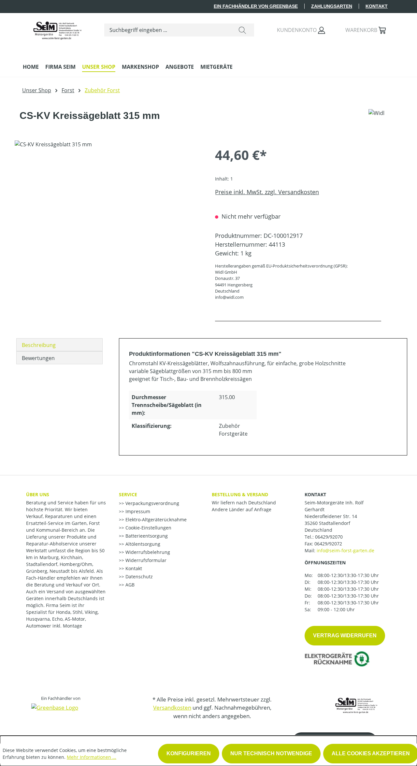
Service (128, 494)
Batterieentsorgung (146, 536)
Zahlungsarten (331, 6)
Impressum (137, 511)
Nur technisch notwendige (271, 753)
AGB (129, 585)
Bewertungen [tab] (38, 358)
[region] (108, 210)
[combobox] (167, 29)
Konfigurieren (188, 753)
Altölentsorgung (142, 544)
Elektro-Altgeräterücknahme (155, 519)
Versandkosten (172, 707)
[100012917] (108, 210)
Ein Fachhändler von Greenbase (256, 6)
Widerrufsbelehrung (147, 552)
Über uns (37, 494)
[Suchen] (242, 29)
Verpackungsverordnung (151, 503)
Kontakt (377, 6)
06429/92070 (329, 537)
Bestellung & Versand (240, 494)
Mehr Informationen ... (91, 757)
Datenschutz (138, 576)
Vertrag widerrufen (345, 635)
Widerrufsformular (145, 560)
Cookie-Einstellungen (147, 528)
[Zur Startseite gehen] (57, 29)
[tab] (59, 344)
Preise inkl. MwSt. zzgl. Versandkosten (267, 192)
